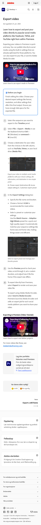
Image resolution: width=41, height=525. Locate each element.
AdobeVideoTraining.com (12, 346)
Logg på (35, 3)
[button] (29, 3)
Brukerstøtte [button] (7, 491)
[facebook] (4, 512)
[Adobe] (10, 3)
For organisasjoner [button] (9, 487)
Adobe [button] (5, 496)
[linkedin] (15, 512)
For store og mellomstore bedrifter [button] (14, 482)
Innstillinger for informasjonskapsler (20, 518)
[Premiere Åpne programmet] (38, 10)
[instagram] (8, 512)
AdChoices (28, 521)
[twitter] (12, 512)
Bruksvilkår (6, 518)
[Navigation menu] (3, 3)
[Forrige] (11, 404)
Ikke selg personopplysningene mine (12, 521)
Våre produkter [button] (8, 501)
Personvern (31, 515)
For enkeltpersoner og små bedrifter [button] (14, 477)
